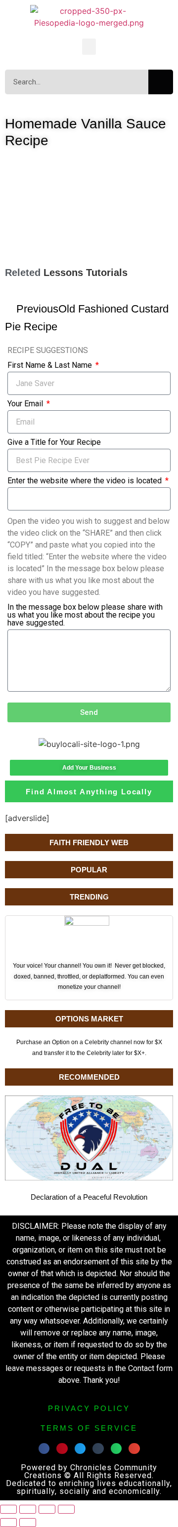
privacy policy (89, 1408)
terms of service (89, 1428)
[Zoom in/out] (8, 1509)
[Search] (160, 82)
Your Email (26, 404)
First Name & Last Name (50, 365)
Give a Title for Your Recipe (54, 442)
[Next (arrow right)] (27, 1522)
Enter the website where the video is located (85, 481)
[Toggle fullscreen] (27, 1509)
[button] (89, 47)
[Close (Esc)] (66, 1509)
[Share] (47, 1509)
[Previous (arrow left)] (8, 1522)
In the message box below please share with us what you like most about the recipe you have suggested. (85, 615)
